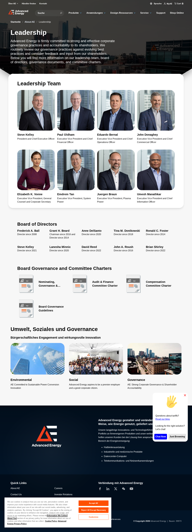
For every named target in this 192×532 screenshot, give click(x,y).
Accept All (93, 503)
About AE (30, 22)
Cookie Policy (51, 521)
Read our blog (162, 419)
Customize (93, 517)
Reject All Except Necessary (93, 510)
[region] (57, 512)
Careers (58, 488)
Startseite (16, 22)
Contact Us (16, 494)
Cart (179, 3)
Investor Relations (63, 494)
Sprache (157, 3)
